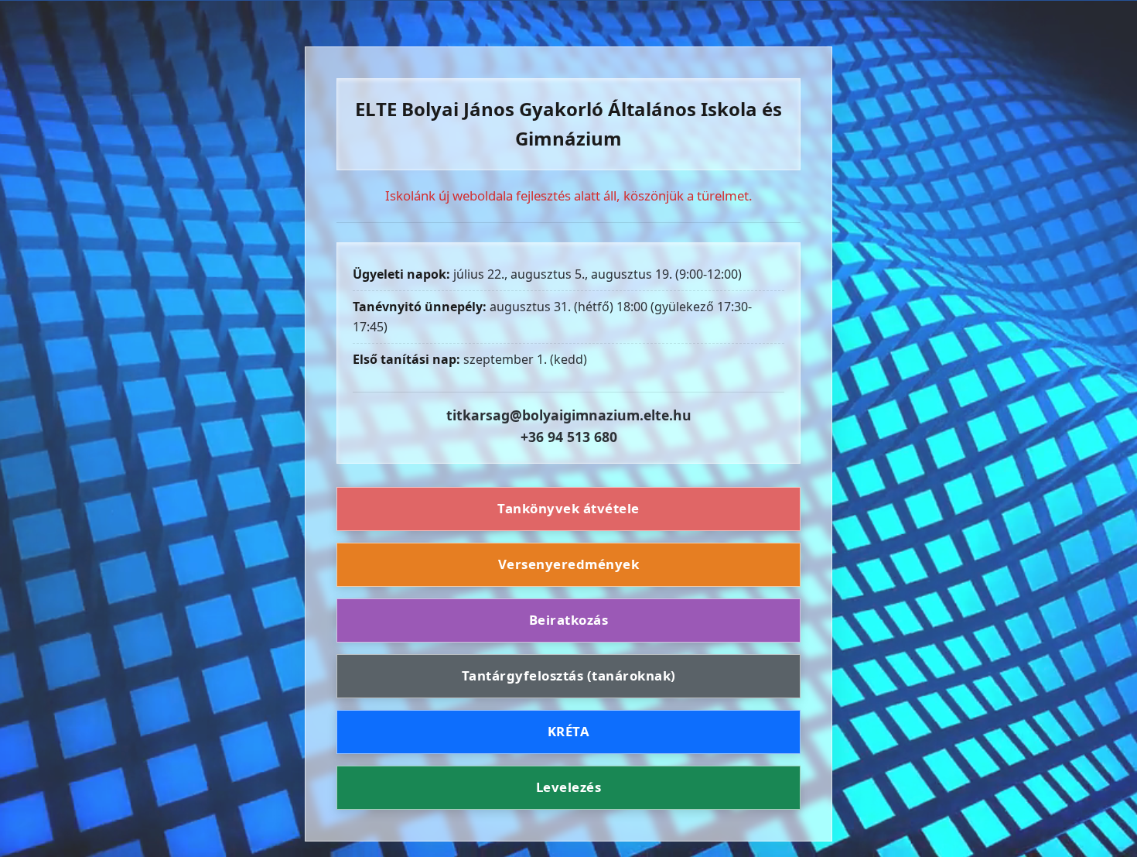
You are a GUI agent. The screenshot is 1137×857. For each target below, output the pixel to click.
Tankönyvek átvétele (568, 509)
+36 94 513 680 (569, 436)
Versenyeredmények (569, 564)
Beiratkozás (569, 620)
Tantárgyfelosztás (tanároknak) (569, 675)
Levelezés (569, 787)
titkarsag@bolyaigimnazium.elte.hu (568, 415)
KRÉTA (569, 731)
